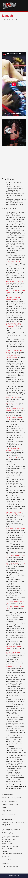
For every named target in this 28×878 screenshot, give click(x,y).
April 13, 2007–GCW (11, 403)
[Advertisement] (14, 36)
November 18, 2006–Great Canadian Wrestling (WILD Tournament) (13, 324)
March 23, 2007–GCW (12, 397)
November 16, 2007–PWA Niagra (15, 528)
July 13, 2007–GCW (11, 457)
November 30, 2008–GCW (13, 666)
